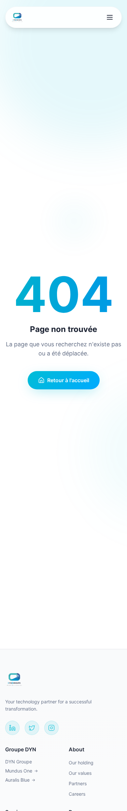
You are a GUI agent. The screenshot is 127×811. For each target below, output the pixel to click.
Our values (80, 773)
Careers (77, 794)
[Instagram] (51, 728)
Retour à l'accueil (68, 380)
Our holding (81, 762)
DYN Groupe (18, 761)
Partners (78, 783)
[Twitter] (32, 728)
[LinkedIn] (12, 728)
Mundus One (21, 770)
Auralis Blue (20, 780)
